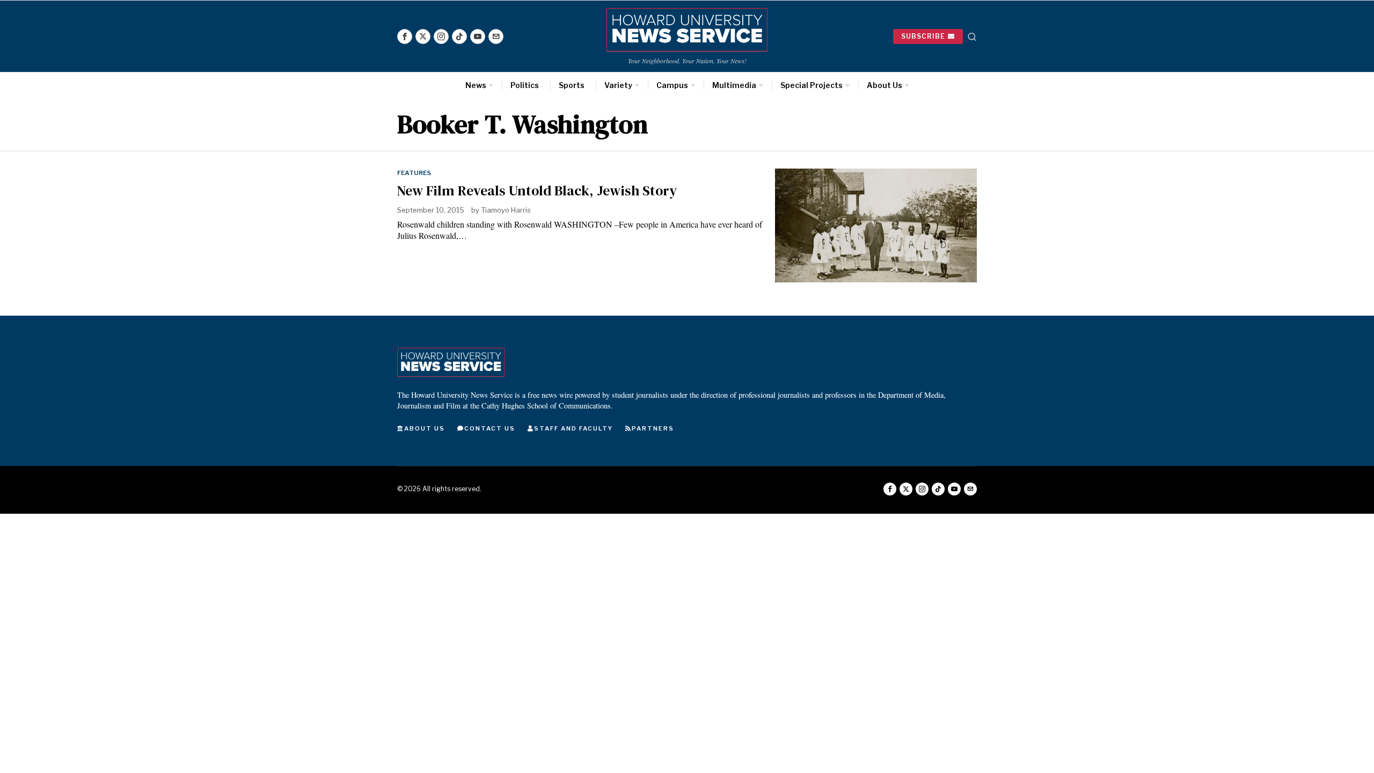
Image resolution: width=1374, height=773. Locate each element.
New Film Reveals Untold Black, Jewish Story (537, 191)
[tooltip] (404, 36)
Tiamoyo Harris (506, 210)
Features (414, 173)
